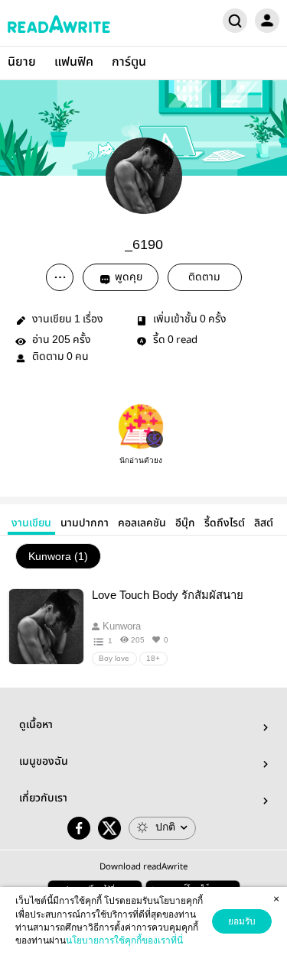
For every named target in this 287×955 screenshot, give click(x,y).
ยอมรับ (242, 921)
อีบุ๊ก (185, 523)
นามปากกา (84, 523)
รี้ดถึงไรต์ (224, 523)
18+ (153, 658)
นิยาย (22, 62)
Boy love (114, 658)
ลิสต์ (263, 523)
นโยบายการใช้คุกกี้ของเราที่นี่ (124, 940)
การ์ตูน (129, 62)
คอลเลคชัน (142, 523)
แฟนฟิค (73, 62)
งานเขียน (31, 523)
